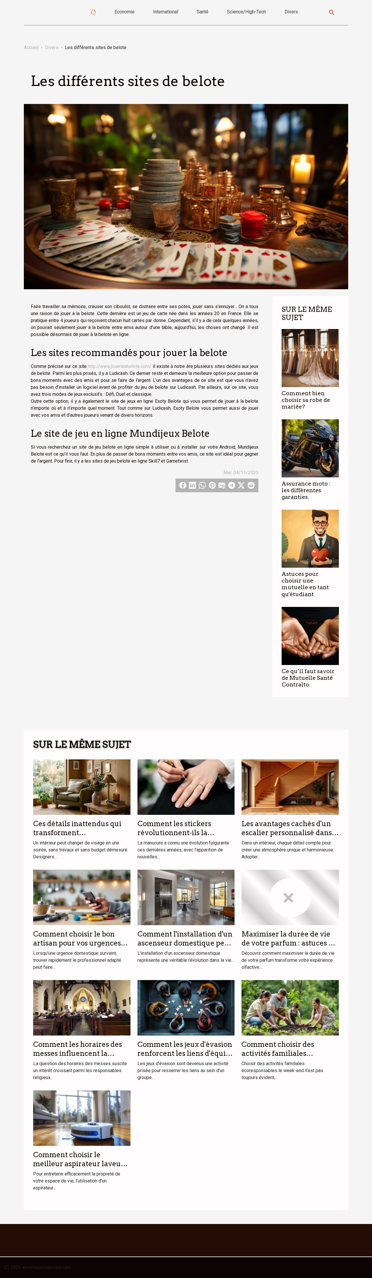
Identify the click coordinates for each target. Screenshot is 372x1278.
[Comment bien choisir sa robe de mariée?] (310, 357)
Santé (202, 12)
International (165, 12)
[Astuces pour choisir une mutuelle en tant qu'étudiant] (310, 538)
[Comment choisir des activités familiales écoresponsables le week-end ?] (290, 1007)
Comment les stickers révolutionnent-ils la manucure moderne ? (174, 832)
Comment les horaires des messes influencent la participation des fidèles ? (77, 1053)
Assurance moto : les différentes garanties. (306, 490)
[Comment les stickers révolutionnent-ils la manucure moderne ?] (186, 787)
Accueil (31, 47)
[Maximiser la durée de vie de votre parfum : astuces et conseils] (290, 897)
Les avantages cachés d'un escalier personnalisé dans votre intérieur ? (287, 832)
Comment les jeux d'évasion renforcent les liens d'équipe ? (185, 1053)
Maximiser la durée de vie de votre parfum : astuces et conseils (288, 943)
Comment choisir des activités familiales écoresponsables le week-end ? (285, 1057)
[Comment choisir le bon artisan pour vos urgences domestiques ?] (81, 897)
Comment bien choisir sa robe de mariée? (306, 400)
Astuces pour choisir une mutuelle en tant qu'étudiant (305, 584)
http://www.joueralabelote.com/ (119, 366)
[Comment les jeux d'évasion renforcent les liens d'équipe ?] (186, 1007)
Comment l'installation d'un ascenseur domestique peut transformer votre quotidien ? (185, 947)
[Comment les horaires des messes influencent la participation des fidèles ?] (81, 1007)
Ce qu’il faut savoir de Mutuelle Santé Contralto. (308, 678)
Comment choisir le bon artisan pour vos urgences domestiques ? (77, 943)
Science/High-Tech (246, 12)
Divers (291, 12)
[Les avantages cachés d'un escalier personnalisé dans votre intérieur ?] (290, 787)
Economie (125, 12)
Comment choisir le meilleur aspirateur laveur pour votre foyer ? (78, 1164)
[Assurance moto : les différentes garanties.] (310, 448)
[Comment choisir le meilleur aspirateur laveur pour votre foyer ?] (81, 1118)
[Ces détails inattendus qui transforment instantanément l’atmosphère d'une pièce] (81, 787)
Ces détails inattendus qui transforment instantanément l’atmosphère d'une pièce (77, 836)
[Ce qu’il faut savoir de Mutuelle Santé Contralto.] (310, 635)
